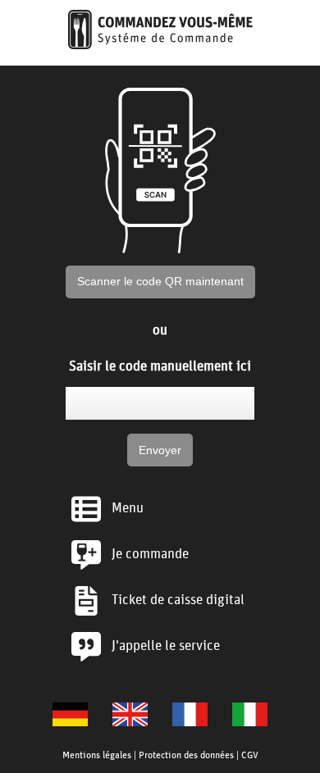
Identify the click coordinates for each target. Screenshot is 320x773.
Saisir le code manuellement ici (160, 365)
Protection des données (186, 754)
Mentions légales (96, 754)
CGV (249, 754)
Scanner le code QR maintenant (160, 281)
